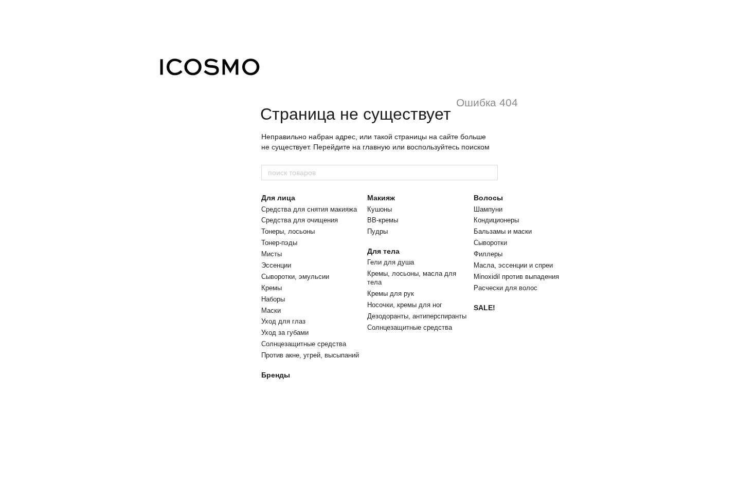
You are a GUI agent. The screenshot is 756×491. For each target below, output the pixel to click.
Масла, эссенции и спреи (513, 265)
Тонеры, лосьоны (288, 231)
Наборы (273, 299)
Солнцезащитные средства (303, 344)
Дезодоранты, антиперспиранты (416, 316)
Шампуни (488, 209)
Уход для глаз (283, 321)
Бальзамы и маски (503, 231)
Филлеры (488, 254)
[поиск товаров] (489, 172)
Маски (271, 310)
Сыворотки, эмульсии (295, 276)
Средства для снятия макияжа (309, 209)
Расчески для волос (505, 288)
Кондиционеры (496, 220)
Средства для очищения (299, 220)
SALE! (484, 308)
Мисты (271, 254)
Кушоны (379, 209)
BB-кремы (382, 220)
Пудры (377, 231)
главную (376, 147)
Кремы (271, 288)
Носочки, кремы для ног (404, 305)
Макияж (381, 198)
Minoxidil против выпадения (516, 276)
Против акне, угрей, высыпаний (310, 355)
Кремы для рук (390, 293)
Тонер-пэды (279, 243)
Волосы (488, 198)
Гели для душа (390, 262)
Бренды (275, 375)
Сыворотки (490, 243)
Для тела (383, 251)
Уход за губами (285, 332)
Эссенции (276, 265)
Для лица (278, 198)
